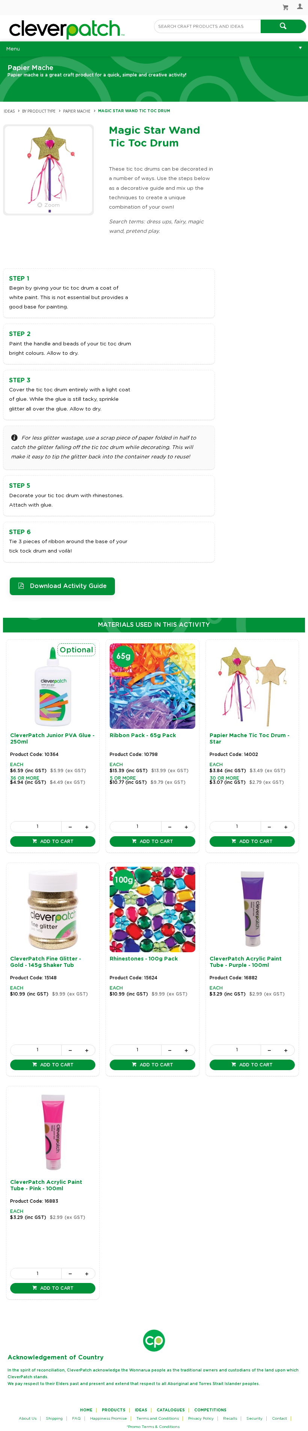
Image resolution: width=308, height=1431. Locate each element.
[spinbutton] (36, 827)
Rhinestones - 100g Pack (144, 959)
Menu (13, 49)
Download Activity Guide (68, 586)
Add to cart (56, 841)
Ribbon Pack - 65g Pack (143, 735)
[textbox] (207, 26)
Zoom (52, 205)
